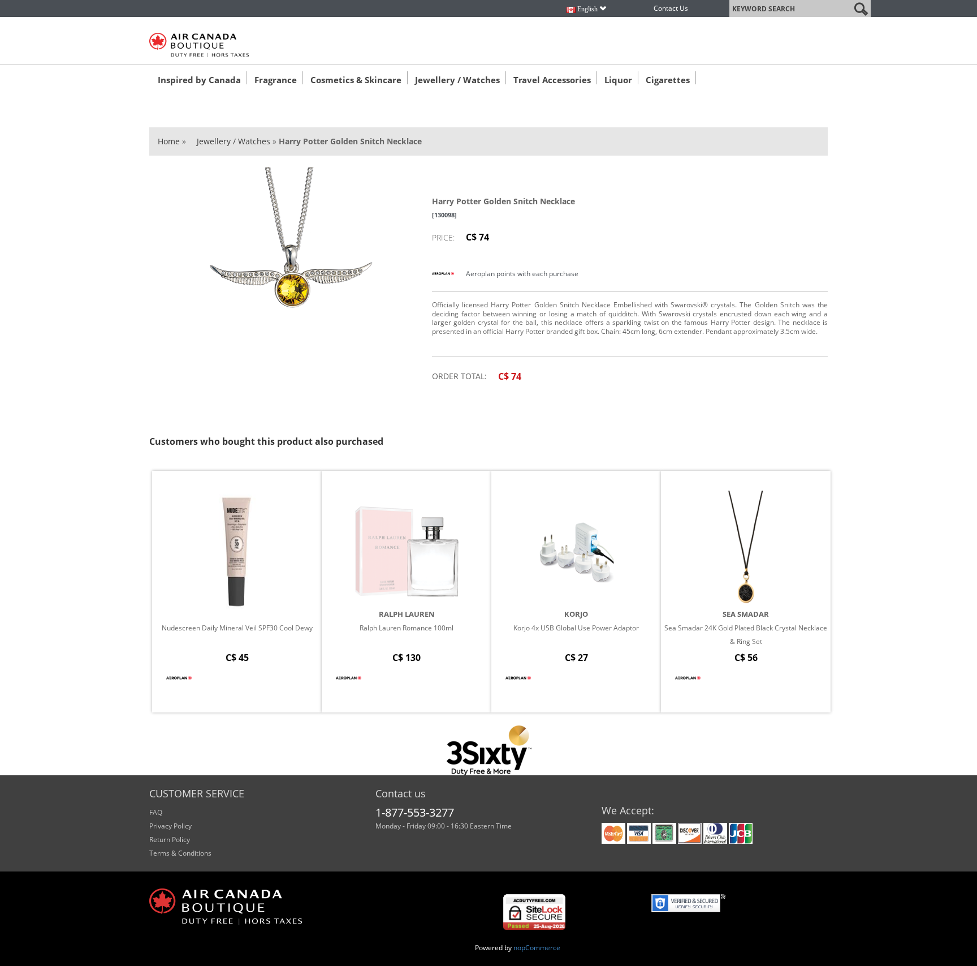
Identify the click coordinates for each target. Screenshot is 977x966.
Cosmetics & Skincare (355, 79)
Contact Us (671, 8)
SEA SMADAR (746, 614)
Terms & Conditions (180, 853)
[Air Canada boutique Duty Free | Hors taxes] (199, 45)
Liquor (618, 79)
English (587, 9)
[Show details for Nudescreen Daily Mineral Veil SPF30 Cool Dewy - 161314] (237, 552)
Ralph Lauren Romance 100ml (406, 628)
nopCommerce (536, 947)
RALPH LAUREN (407, 614)
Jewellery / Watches (457, 79)
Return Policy (169, 839)
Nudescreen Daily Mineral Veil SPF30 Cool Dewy (237, 628)
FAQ (155, 812)
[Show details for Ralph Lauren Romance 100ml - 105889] (406, 552)
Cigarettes (668, 79)
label (737, 6)
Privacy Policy (170, 826)
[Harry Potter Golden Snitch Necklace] (290, 252)
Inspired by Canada (199, 79)
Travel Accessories (552, 79)
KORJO (576, 614)
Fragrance (275, 79)
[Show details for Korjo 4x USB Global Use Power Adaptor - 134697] (576, 552)
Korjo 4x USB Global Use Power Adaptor (576, 628)
